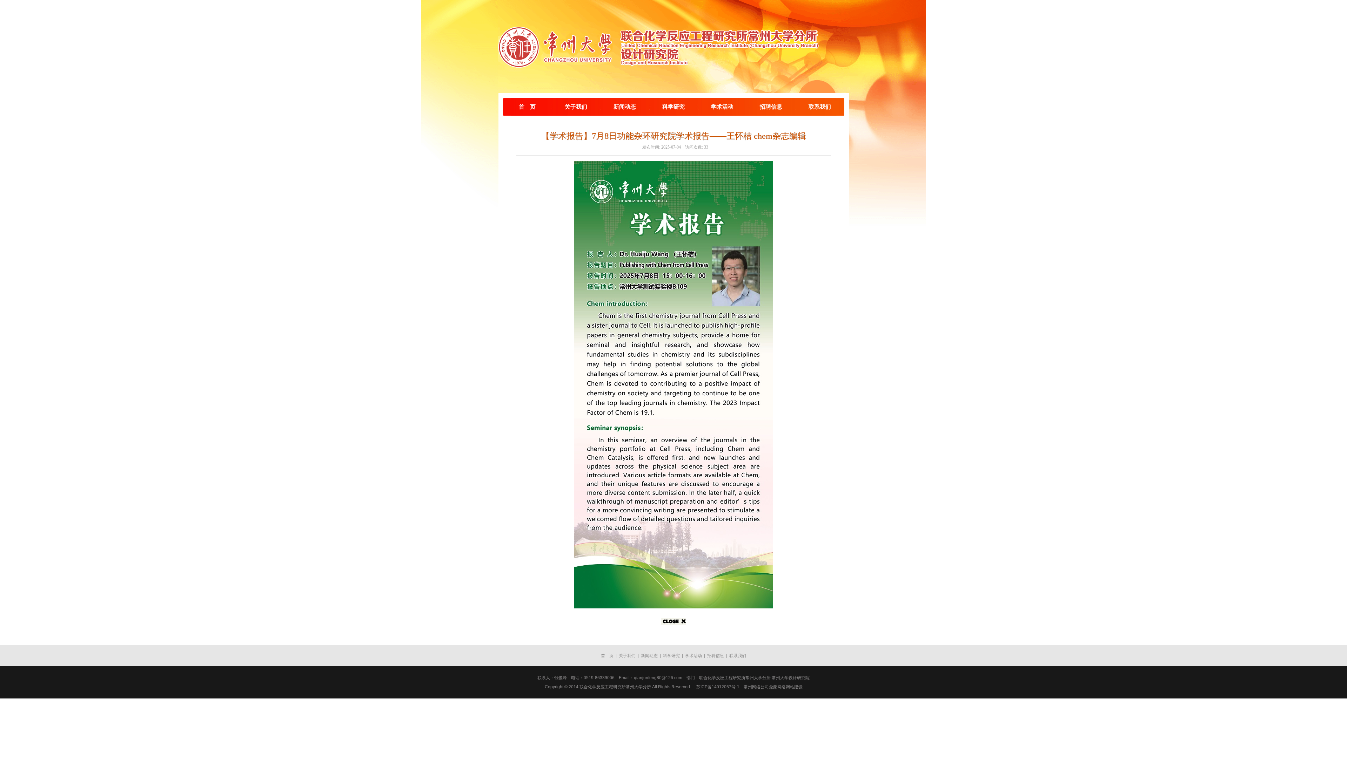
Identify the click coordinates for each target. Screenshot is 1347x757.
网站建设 (794, 686)
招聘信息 (771, 107)
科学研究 (673, 107)
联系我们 (820, 107)
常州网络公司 (756, 686)
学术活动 (722, 107)
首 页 (527, 107)
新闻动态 (625, 107)
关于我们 (576, 107)
